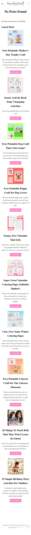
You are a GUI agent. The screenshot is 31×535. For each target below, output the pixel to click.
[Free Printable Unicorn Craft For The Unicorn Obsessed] (15, 367)
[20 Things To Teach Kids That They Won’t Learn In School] (15, 418)
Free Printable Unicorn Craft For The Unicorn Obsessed (15, 383)
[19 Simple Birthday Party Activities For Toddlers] (15, 467)
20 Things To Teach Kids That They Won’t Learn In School (15, 434)
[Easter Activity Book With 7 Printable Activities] (15, 86)
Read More (16, 72)
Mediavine (20, 527)
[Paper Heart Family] (15, 4)
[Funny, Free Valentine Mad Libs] (15, 224)
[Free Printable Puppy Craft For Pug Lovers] (15, 177)
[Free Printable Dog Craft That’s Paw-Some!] (15, 132)
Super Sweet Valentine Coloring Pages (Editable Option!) (15, 284)
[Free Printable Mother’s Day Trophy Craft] (15, 39)
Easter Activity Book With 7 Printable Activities (15, 102)
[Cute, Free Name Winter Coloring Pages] (15, 320)
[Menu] (2, 3)
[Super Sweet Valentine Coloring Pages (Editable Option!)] (15, 268)
